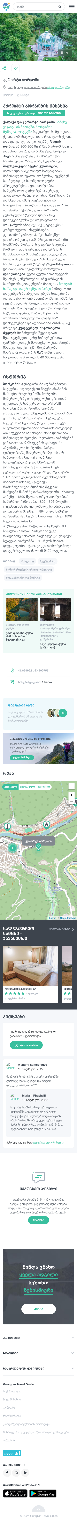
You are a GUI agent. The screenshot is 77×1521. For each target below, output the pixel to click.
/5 (66, 52)
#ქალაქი (27, 561)
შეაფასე (38, 1220)
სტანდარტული (10, 787)
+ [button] (71, 795)
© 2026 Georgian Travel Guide (38, 1516)
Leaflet (52, 917)
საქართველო (12, 1391)
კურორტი (22, 94)
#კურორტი (47, 561)
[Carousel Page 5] (42, 55)
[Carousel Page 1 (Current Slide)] (35, 55)
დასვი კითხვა (29, 1044)
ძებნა (38, 1309)
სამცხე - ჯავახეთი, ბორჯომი (39, 87)
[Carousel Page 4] (40, 55)
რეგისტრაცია (12, 1415)
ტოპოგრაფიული (27, 787)
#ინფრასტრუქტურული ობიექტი (29, 569)
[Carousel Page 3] (38, 55)
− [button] (71, 801)
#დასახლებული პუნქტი (23, 577)
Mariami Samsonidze (32, 1064)
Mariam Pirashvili (34, 1095)
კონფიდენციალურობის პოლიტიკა (26, 1424)
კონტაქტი (9, 1407)
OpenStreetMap (68, 917)
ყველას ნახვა (60, 929)
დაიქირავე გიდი (21, 705)
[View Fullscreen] (71, 786)
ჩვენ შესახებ (12, 1399)
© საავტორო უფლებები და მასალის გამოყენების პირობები (36, 1436)
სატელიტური (44, 787)
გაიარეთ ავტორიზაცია (48, 1142)
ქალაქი (8, 94)
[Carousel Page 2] (37, 55)
